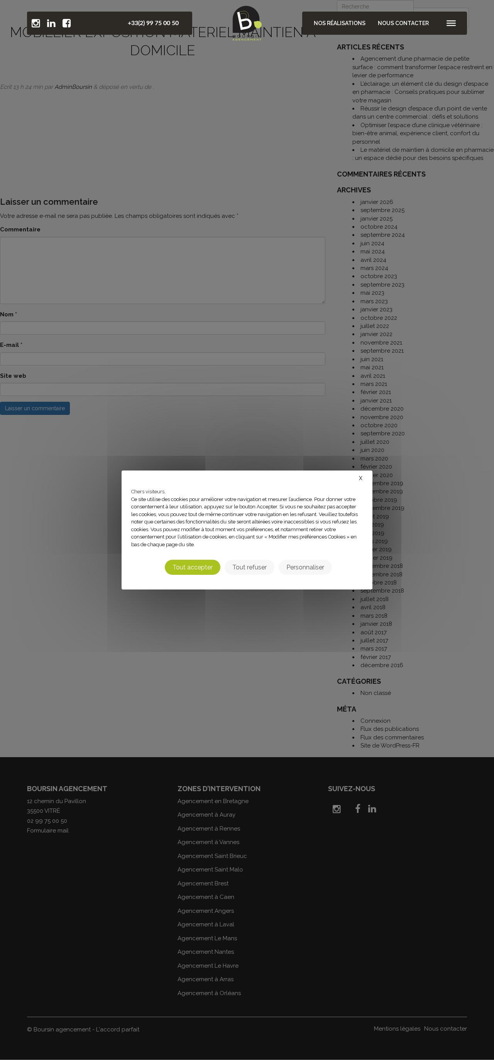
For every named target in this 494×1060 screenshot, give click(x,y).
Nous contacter (403, 23)
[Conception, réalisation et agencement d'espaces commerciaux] (247, 21)
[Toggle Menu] (451, 23)
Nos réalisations (339, 23)
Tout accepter (193, 567)
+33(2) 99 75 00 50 (153, 23)
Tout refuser (249, 567)
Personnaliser (305, 567)
